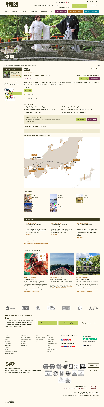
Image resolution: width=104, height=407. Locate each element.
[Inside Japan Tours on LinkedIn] (62, 339)
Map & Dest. (30, 131)
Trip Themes (34, 12)
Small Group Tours (61, 11)
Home (5, 65)
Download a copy (15, 94)
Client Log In (93, 370)
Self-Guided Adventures (75, 11)
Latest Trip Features (9, 353)
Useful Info (44, 12)
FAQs (37, 341)
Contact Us (7, 337)
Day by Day (43, 131)
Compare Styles (95, 68)
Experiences (24, 12)
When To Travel (39, 339)
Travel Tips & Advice (40, 337)
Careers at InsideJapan (52, 343)
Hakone (60, 195)
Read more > (27, 87)
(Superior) (13, 74)
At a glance (27, 90)
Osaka (59, 205)
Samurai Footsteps (80, 279)
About (6, 12)
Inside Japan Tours (12, 4)
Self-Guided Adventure (31, 223)
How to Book (80, 131)
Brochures (7, 341)
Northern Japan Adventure (56, 279)
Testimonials (8, 345)
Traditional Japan (28, 279)
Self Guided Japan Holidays (14, 65)
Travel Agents (24, 345)
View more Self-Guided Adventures (32, 291)
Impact (6, 349)
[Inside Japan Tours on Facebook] (68, 339)
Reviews (14, 12)
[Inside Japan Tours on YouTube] (70, 339)
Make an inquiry (68, 323)
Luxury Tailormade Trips (91, 11)
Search (92, 6)
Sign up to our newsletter (89, 323)
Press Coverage (50, 339)
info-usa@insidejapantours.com (44, 5)
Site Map (49, 351)
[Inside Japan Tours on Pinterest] (66, 339)
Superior (27, 69)
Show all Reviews (36, 243)
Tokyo (33, 195)
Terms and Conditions (52, 349)
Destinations (50, 337)
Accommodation (55, 131)
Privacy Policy (50, 347)
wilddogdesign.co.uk (95, 399)
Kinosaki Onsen (36, 205)
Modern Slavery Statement (11, 351)
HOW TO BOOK (94, 79)
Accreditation (8, 343)
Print (99, 65)
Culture (48, 335)
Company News (50, 341)
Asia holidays (74, 388)
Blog (52, 12)
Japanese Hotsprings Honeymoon (28, 65)
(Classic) (34, 279)
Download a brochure (93, 2)
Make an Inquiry (79, 6)
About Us (7, 339)
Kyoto (85, 195)
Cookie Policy (50, 345)
